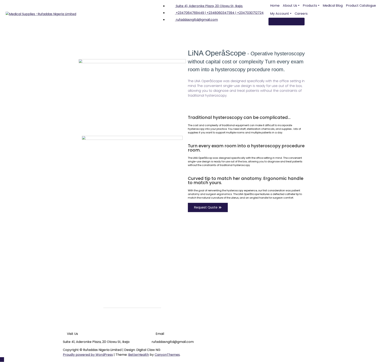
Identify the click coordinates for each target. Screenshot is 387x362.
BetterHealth (138, 354)
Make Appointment (286, 21)
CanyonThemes (167, 354)
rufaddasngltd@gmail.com (196, 19)
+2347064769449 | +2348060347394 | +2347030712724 (219, 12)
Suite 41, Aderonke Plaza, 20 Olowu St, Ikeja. (209, 6)
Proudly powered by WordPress (88, 354)
